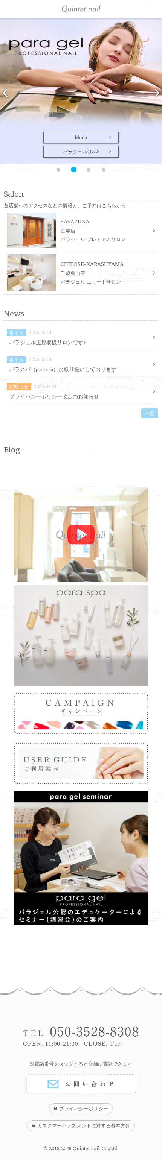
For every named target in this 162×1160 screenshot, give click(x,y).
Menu (81, 137)
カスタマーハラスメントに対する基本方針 (83, 1125)
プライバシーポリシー (83, 1108)
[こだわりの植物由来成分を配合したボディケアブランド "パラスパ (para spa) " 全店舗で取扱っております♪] (81, 635)
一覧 (149, 413)
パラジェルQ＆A (81, 152)
